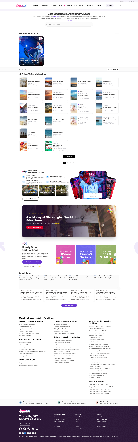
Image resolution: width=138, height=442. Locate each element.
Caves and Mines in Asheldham (62, 342)
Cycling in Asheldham (94, 337)
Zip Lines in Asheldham (25, 335)
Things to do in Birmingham (60, 419)
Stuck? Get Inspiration (59, 421)
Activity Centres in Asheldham (27, 324)
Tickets (44, 5)
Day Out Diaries (79, 416)
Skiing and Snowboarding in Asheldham (99, 368)
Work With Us (131, 1)
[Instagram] (33, 429)
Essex (20, 10)
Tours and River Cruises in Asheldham (64, 360)
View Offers (73, 29)
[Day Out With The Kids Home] (21, 5)
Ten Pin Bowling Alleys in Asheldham (98, 373)
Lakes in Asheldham (24, 344)
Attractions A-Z (57, 424)
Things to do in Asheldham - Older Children (100, 391)
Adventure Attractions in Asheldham (31, 321)
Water (31, 10)
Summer (35, 5)
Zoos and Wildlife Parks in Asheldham (64, 333)
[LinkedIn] (24, 429)
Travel (89, 5)
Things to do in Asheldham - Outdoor (28, 365)
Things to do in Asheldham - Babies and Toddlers (102, 387)
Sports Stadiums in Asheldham (62, 351)
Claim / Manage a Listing (102, 419)
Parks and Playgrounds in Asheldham (29, 333)
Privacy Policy (100, 424)
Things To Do (56, 5)
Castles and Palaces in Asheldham (63, 340)
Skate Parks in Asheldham (95, 366)
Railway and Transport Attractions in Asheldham (66, 349)
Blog (98, 5)
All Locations (57, 426)
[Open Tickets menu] (48, 5)
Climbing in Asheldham (25, 326)
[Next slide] (118, 33)
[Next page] (73, 163)
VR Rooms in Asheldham (95, 377)
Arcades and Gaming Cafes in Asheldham (100, 326)
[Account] (120, 5)
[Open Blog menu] (101, 5)
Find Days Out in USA (80, 428)
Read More (69, 20)
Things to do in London (59, 416)
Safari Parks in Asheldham (61, 331)
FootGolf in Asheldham (94, 342)
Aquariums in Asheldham (60, 324)
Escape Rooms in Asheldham (96, 339)
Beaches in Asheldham (25, 342)
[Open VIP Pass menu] (83, 5)
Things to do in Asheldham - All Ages (98, 384)
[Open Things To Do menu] (62, 5)
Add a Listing (123, 1)
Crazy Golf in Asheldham (95, 335)
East (17, 10)
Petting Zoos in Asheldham (61, 329)
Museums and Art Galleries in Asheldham (64, 347)
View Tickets (65, 29)
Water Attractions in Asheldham (30, 339)
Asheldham (26, 10)
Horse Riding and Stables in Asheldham (99, 346)
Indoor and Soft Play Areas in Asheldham (99, 353)
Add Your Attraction (101, 421)
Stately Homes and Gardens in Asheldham (65, 353)
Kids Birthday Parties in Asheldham (98, 357)
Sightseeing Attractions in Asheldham (67, 337)
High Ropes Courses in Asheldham (28, 329)
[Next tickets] (69, 190)
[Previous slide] (116, 33)
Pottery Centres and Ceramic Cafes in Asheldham (102, 364)
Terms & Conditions (101, 426)
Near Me (110, 5)
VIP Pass (79, 5)
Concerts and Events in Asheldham (98, 333)
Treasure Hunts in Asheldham (61, 362)
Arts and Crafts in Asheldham (96, 328)
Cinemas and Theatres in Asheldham (98, 330)
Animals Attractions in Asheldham (65, 321)
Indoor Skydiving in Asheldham (97, 350)
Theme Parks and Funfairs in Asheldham (64, 356)
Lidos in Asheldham (24, 347)
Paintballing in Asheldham (95, 362)
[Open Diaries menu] (72, 5)
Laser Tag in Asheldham (95, 359)
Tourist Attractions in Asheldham (62, 358)
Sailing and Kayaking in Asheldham (28, 349)
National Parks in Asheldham (26, 331)
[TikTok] (28, 429)
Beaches (37, 10)
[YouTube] (37, 429)
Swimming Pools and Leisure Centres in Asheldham (32, 351)
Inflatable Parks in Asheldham (96, 355)
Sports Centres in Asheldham (96, 371)
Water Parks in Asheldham (26, 353)
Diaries (68, 5)
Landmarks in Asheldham (60, 344)
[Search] (116, 5)
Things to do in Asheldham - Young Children (100, 389)
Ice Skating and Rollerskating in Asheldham (100, 348)
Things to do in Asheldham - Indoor (28, 363)
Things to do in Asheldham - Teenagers (99, 393)
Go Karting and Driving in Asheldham (98, 344)
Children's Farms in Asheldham (62, 326)
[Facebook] (20, 429)
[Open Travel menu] (92, 5)
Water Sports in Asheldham (26, 356)
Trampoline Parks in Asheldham (97, 375)
